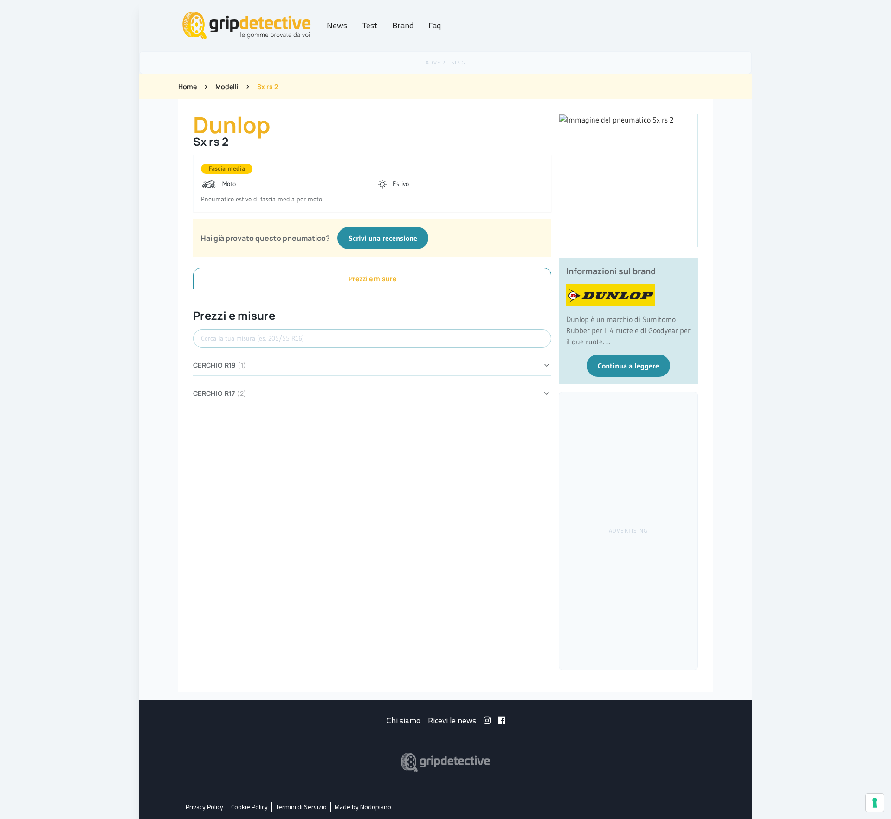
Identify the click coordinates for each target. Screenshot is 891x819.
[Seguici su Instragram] (487, 720)
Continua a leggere (628, 365)
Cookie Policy (249, 807)
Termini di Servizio (301, 807)
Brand (402, 25)
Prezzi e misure (372, 278)
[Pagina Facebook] (501, 720)
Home (187, 86)
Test (369, 25)
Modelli (227, 86)
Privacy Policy (204, 807)
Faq (434, 25)
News (337, 25)
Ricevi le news (452, 720)
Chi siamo (403, 720)
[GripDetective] (445, 762)
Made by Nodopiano (363, 807)
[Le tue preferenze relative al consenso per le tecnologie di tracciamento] (875, 803)
